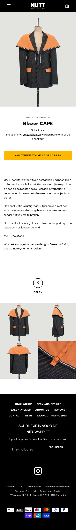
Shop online (23, 404)
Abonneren (56, 447)
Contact (15, 415)
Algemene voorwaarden (57, 486)
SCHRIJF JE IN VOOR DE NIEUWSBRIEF (38, 429)
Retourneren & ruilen (50, 491)
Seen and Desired (49, 404)
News (29, 415)
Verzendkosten (32, 134)
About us (42, 410)
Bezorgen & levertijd (25, 491)
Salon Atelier (21, 410)
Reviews (59, 410)
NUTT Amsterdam (58, 495)
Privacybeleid (34, 486)
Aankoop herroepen (52, 415)
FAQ (21, 486)
